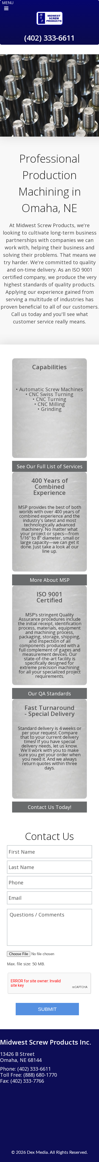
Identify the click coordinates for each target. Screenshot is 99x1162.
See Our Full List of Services (49, 466)
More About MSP (50, 580)
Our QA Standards (49, 693)
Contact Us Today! (49, 807)
